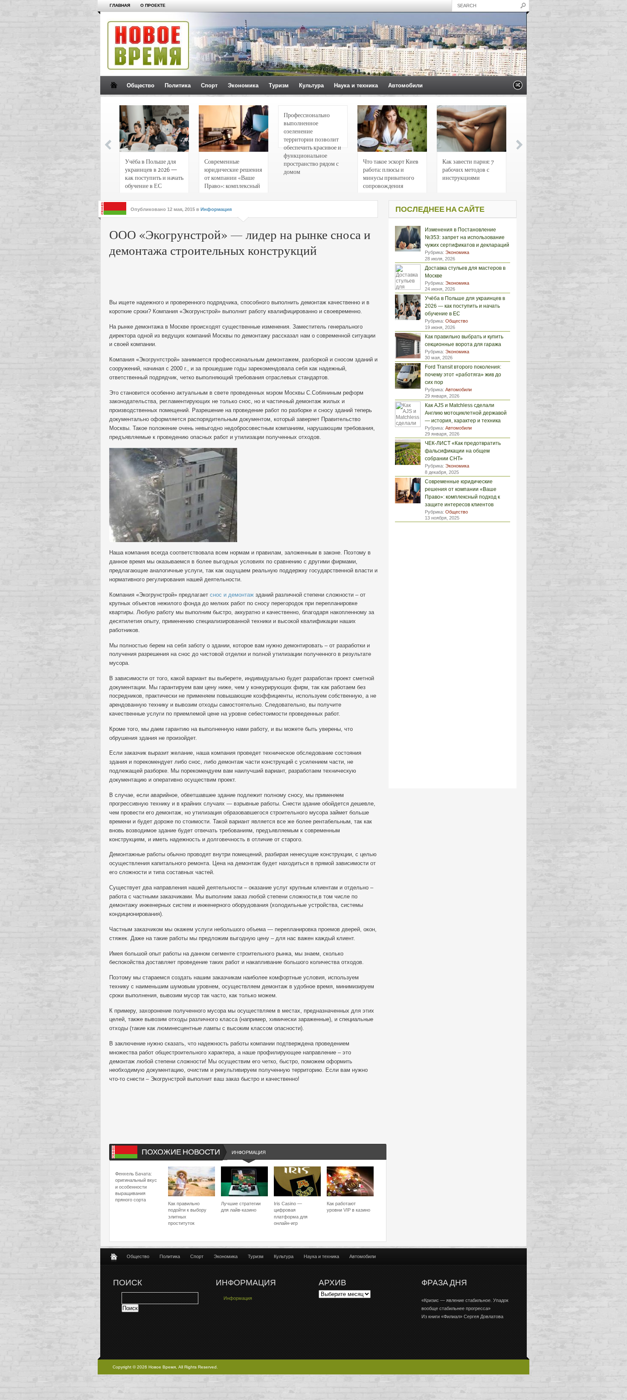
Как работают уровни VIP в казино (348, 1206)
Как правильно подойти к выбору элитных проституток (187, 1213)
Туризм (279, 85)
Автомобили (405, 85)
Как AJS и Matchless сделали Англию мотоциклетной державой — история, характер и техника (466, 413)
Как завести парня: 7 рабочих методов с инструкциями (468, 169)
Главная (120, 5)
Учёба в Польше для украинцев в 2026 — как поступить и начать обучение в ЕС (154, 173)
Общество (140, 85)
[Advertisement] (239, 279)
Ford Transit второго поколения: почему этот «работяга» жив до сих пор (463, 374)
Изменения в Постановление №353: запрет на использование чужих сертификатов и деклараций (467, 237)
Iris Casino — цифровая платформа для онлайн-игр (291, 1213)
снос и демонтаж (232, 595)
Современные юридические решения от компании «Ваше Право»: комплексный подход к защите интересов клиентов (233, 175)
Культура (311, 85)
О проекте (152, 5)
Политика (178, 85)
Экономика (243, 85)
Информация (216, 209)
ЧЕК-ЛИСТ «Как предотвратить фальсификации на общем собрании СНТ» (463, 451)
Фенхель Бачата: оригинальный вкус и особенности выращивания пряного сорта (136, 1187)
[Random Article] (517, 87)
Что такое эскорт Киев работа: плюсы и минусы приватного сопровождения (390, 173)
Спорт (209, 85)
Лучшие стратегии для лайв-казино (241, 1206)
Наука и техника (356, 85)
